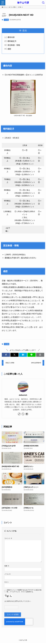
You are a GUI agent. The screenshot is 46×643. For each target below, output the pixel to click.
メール (7, 574)
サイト (6, 582)
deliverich (23, 395)
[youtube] (26, 414)
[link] (19, 414)
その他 (6, 19)
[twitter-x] (23, 414)
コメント (8, 538)
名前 (6, 566)
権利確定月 (11, 41)
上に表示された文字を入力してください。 (18, 601)
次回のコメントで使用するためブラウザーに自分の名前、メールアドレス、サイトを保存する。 (24, 591)
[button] (6, 355)
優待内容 (11, 37)
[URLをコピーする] (40, 355)
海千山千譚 (23, 3)
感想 (9, 49)
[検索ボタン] (43, 2)
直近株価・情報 (13, 45)
